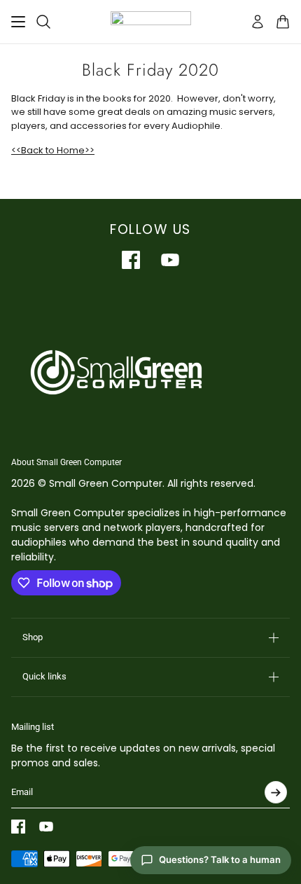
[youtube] (170, 260)
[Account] (258, 22)
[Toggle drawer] (18, 21)
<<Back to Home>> (52, 150)
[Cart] (283, 22)
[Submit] (276, 792)
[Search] (43, 22)
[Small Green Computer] (151, 21)
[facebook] (131, 260)
